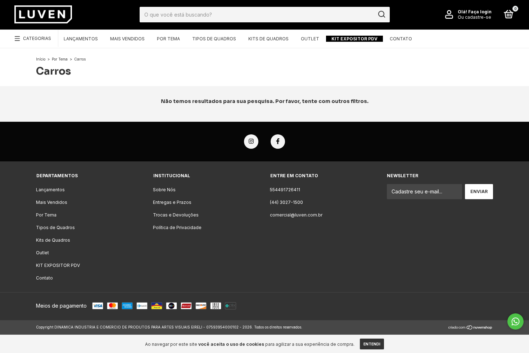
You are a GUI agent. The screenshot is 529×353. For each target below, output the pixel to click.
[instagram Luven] (251, 141)
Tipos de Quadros (214, 38)
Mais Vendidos (127, 38)
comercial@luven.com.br (296, 215)
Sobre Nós (164, 189)
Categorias (37, 38)
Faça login (480, 11)
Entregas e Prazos (172, 202)
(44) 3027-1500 (286, 202)
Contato (401, 38)
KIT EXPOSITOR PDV (354, 38)
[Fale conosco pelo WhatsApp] (515, 321)
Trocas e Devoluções (176, 215)
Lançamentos (81, 38)
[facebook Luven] (278, 141)
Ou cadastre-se (474, 17)
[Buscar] (381, 14)
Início (40, 59)
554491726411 (285, 189)
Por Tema (168, 38)
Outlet (310, 38)
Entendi (371, 344)
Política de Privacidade (177, 227)
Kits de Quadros (268, 38)
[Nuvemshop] (470, 328)
